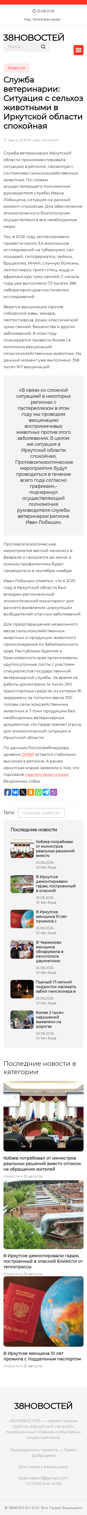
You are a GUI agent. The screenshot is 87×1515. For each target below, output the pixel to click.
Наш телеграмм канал (42, 19)
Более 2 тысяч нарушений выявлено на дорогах (50, 1019)
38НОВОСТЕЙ (33, 37)
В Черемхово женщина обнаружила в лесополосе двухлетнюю (49, 951)
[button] (79, 50)
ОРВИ (28, 754)
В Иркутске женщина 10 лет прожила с (51, 916)
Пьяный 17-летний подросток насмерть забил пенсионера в (56, 987)
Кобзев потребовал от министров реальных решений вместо (55, 849)
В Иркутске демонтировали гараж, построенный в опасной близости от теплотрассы (43, 1261)
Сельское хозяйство (41, 813)
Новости (11, 1176)
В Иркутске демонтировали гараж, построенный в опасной (56, 884)
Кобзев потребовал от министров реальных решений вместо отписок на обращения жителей (42, 1164)
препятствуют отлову (47, 774)
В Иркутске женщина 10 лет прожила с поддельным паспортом (42, 1356)
